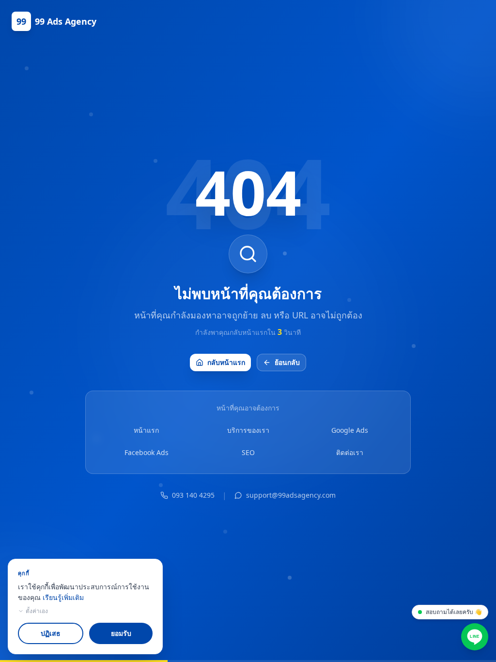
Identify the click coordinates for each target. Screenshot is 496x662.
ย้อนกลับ (287, 362)
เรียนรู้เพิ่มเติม (63, 597)
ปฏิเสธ (51, 633)
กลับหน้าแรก (226, 362)
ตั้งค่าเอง (37, 611)
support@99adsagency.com (291, 495)
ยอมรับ (121, 633)
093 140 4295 (193, 495)
